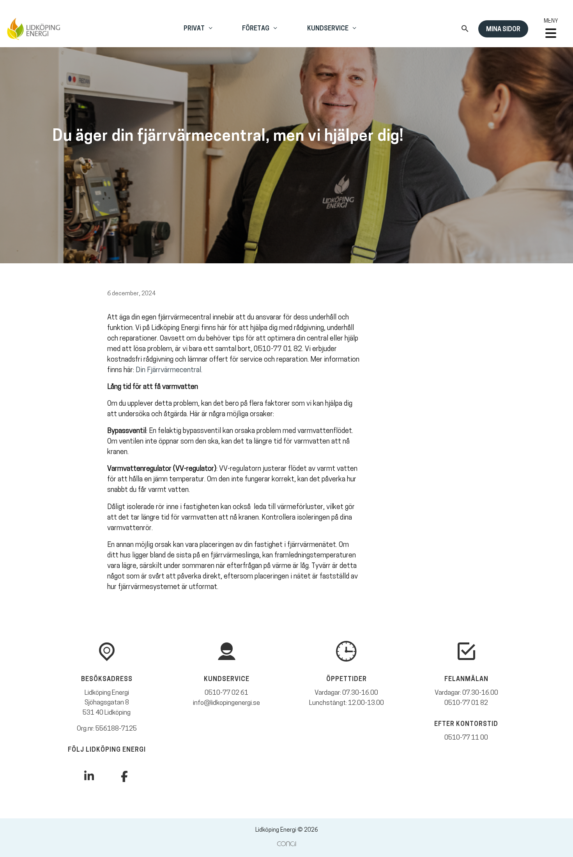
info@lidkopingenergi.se (226, 703)
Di (139, 370)
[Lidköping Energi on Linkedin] (89, 777)
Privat (194, 29)
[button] (465, 30)
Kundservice (327, 29)
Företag (255, 29)
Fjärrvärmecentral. (173, 370)
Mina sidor (503, 30)
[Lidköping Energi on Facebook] (124, 777)
